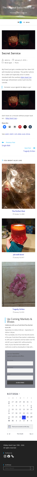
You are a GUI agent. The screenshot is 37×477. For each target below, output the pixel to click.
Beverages (8, 63)
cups (15, 134)
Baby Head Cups (11, 118)
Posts (17, 63)
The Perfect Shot (18, 211)
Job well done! (18, 254)
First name (10, 360)
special (28, 134)
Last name (10, 367)
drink (19, 134)
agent (7, 134)
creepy (12, 134)
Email (8, 374)
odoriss (7, 60)
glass (23, 134)
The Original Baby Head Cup (18, 7)
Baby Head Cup (26, 77)
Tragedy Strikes (19, 309)
